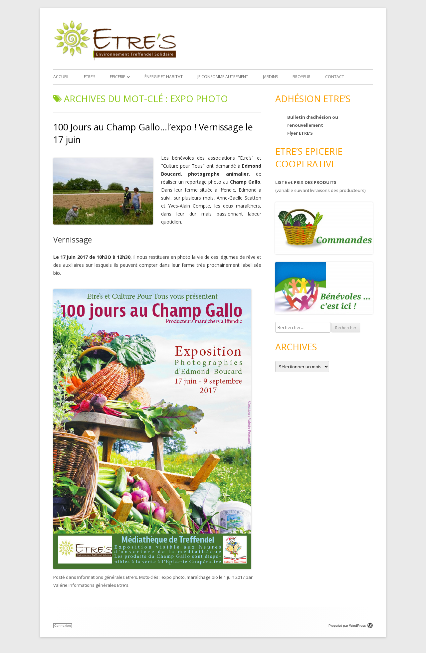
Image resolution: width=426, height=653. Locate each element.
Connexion (62, 625)
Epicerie (117, 77)
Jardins (270, 77)
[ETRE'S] (114, 59)
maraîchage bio (202, 577)
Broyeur (302, 77)
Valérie (60, 585)
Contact (334, 77)
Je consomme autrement (222, 77)
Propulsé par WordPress (347, 625)
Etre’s (89, 77)
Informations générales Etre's (107, 577)
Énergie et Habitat (163, 77)
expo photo (173, 577)
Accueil (61, 77)
